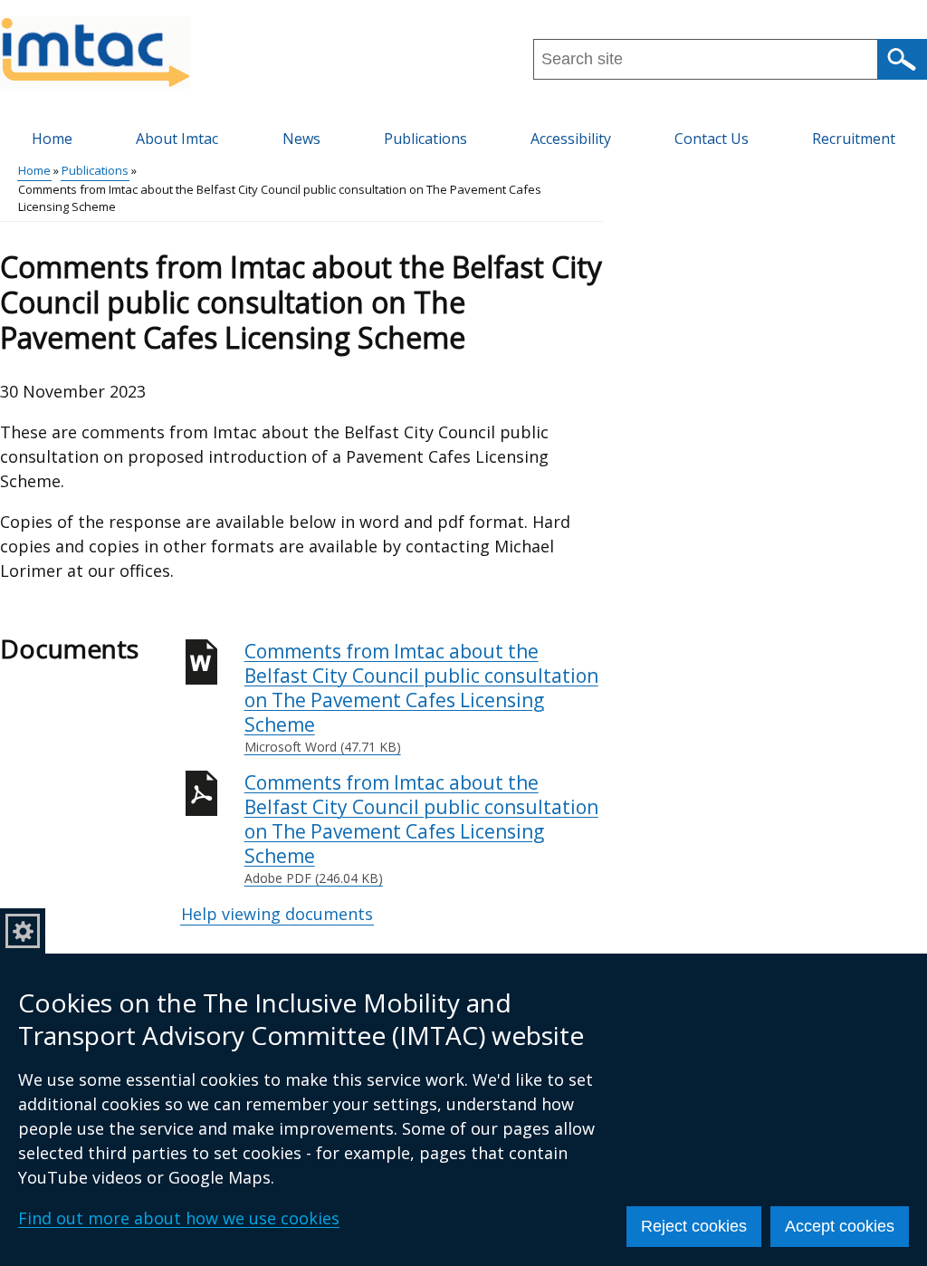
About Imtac (177, 139)
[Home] (95, 52)
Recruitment (853, 139)
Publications (425, 139)
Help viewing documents (277, 914)
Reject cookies (694, 1226)
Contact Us (711, 139)
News (301, 139)
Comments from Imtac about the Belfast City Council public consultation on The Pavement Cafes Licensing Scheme (421, 697)
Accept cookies (839, 1226)
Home (52, 139)
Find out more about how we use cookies (178, 1218)
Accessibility (570, 139)
